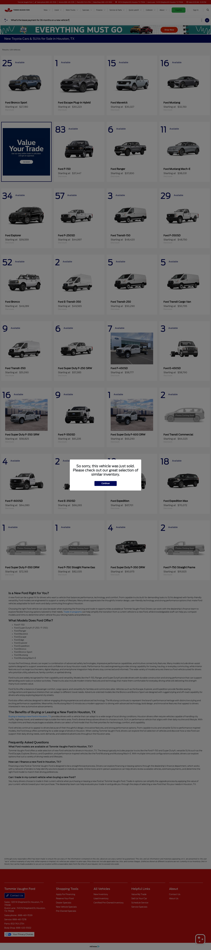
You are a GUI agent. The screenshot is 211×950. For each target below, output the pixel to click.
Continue (105, 483)
